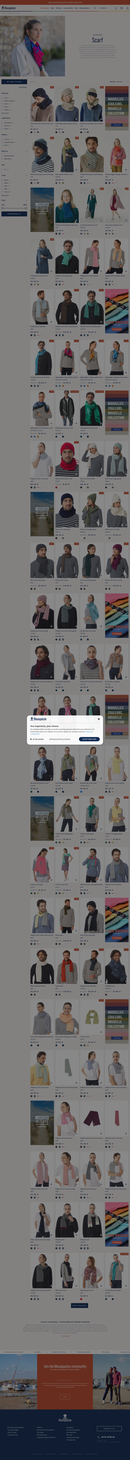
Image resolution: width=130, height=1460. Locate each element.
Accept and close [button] (89, 739)
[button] (37, 739)
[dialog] (65, 730)
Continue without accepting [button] (59, 739)
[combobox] (99, 719)
